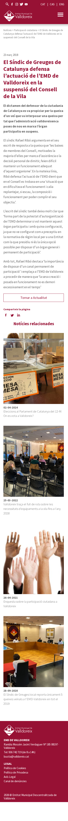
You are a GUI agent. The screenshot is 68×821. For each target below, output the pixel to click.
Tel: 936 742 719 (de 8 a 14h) (19, 752)
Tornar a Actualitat (33, 297)
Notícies (7, 30)
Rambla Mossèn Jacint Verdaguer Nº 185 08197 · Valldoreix (31, 746)
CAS (52, 4)
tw (21, 4)
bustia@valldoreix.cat (16, 756)
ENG (61, 4)
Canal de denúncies (15, 781)
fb (12, 4)
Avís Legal (9, 777)
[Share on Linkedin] (18, 315)
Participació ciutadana (25, 30)
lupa (7, 4)
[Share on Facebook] (5, 315)
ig (16, 4)
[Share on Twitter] (12, 315)
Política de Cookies (15, 768)
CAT (43, 4)
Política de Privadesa (16, 772)
